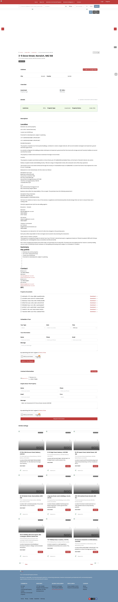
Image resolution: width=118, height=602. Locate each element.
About (84, 586)
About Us (42, 2)
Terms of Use (42, 352)
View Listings (94, 371)
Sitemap (42, 598)
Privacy (26, 598)
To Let (22, 587)
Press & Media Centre (72, 586)
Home (36, 2)
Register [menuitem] (108, 1)
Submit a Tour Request (27, 361)
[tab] (90, 12)
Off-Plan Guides (40, 586)
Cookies (31, 598)
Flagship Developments (42, 587)
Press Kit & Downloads (73, 587)
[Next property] (97, 564)
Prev (26, 564)
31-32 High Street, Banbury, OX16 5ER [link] (57, 452)
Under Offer (27, 52)
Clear (91, 6)
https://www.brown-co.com (28, 277)
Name (22, 337)
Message (23, 342)
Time (73, 325)
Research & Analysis (57, 586)
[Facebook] (96, 599)
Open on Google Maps (91, 69)
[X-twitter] (92, 599)
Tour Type (23, 325)
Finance (85, 589)
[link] (31, 440)
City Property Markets (57, 587)
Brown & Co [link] (25, 470)
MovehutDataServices (57, 589)
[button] (94, 52)
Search (97, 6)
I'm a (61, 394)
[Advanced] (86, 6)
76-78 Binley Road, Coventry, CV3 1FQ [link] (57, 540)
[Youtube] (89, 599)
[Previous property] (21, 564)
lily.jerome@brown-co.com (27, 284)
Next (115, 29)
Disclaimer (36, 598)
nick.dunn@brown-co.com (27, 276)
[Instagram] (94, 599)
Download (93, 296)
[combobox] (71, 6)
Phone (48, 337)
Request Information (59, 419)
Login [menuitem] (102, 1)
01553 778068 (33, 379)
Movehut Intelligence (68, 2)
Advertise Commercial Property (53, 2)
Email (73, 337)
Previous (2, 29)
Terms (22, 598)
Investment (34, 52)
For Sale (23, 586)
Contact (79, 2)
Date (47, 325)
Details (40, 466)
